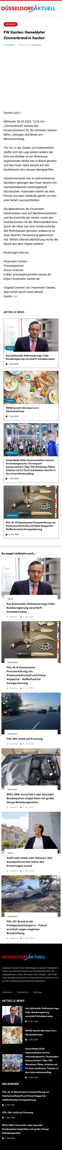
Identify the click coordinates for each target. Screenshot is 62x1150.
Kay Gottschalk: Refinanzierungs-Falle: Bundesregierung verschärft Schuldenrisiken (31, 607)
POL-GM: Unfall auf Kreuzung (25, 738)
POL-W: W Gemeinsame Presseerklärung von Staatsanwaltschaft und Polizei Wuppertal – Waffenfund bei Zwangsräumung (31, 526)
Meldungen (10, 24)
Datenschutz (23, 992)
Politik (10, 348)
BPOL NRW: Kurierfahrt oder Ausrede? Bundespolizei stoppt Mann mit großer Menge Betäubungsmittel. (31, 798)
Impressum (7, 992)
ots (15, 296)
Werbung (37, 992)
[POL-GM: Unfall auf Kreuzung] (31, 713)
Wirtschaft (12, 453)
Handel (10, 400)
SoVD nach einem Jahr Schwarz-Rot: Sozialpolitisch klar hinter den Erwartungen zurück (30, 861)
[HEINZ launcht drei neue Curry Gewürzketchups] (31, 387)
